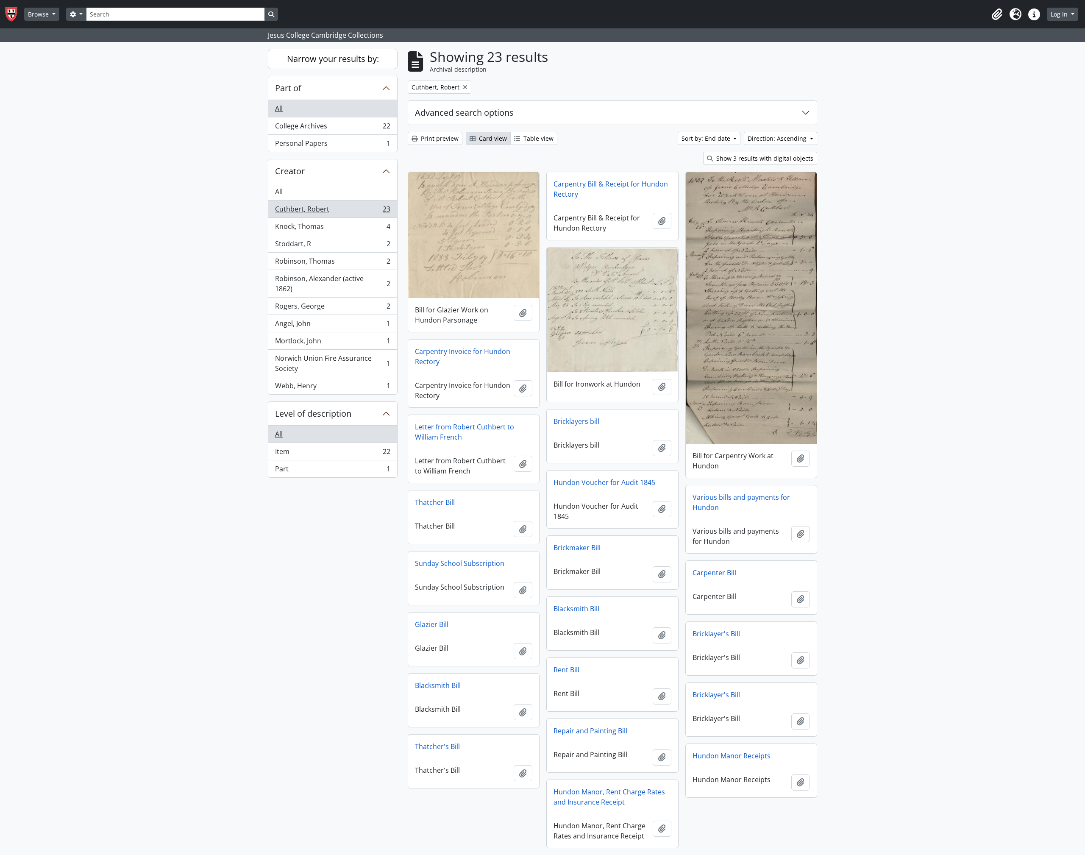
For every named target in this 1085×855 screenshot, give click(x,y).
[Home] (14, 14)
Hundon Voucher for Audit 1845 (604, 482)
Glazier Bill (431, 624)
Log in (1060, 14)
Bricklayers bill (576, 421)
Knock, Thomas (332, 228)
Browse (39, 14)
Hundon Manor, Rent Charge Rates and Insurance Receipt (609, 797)
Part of (288, 88)
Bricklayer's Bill (716, 633)
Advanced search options (464, 112)
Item (332, 453)
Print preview (439, 138)
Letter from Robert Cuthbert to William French (464, 432)
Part (332, 470)
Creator (290, 171)
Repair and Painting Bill (590, 730)
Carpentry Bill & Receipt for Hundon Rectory (611, 189)
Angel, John (332, 325)
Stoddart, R (332, 246)
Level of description (313, 413)
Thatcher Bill (435, 502)
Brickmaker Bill (577, 547)
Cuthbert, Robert (332, 211)
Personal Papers (332, 145)
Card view (492, 138)
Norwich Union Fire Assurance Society (332, 363)
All (279, 108)
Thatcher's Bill (437, 746)
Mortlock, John (332, 343)
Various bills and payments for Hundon (741, 502)
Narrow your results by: (333, 58)
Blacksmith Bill (576, 608)
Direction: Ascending (778, 138)
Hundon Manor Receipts (732, 755)
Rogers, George (332, 308)
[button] (997, 14)
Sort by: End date (707, 138)
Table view (538, 138)
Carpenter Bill (714, 572)
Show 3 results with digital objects (764, 158)
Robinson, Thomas (332, 263)
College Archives (332, 128)
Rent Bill (566, 669)
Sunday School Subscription (459, 563)
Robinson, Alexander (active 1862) (332, 283)
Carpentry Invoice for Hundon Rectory (462, 356)
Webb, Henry (332, 387)
